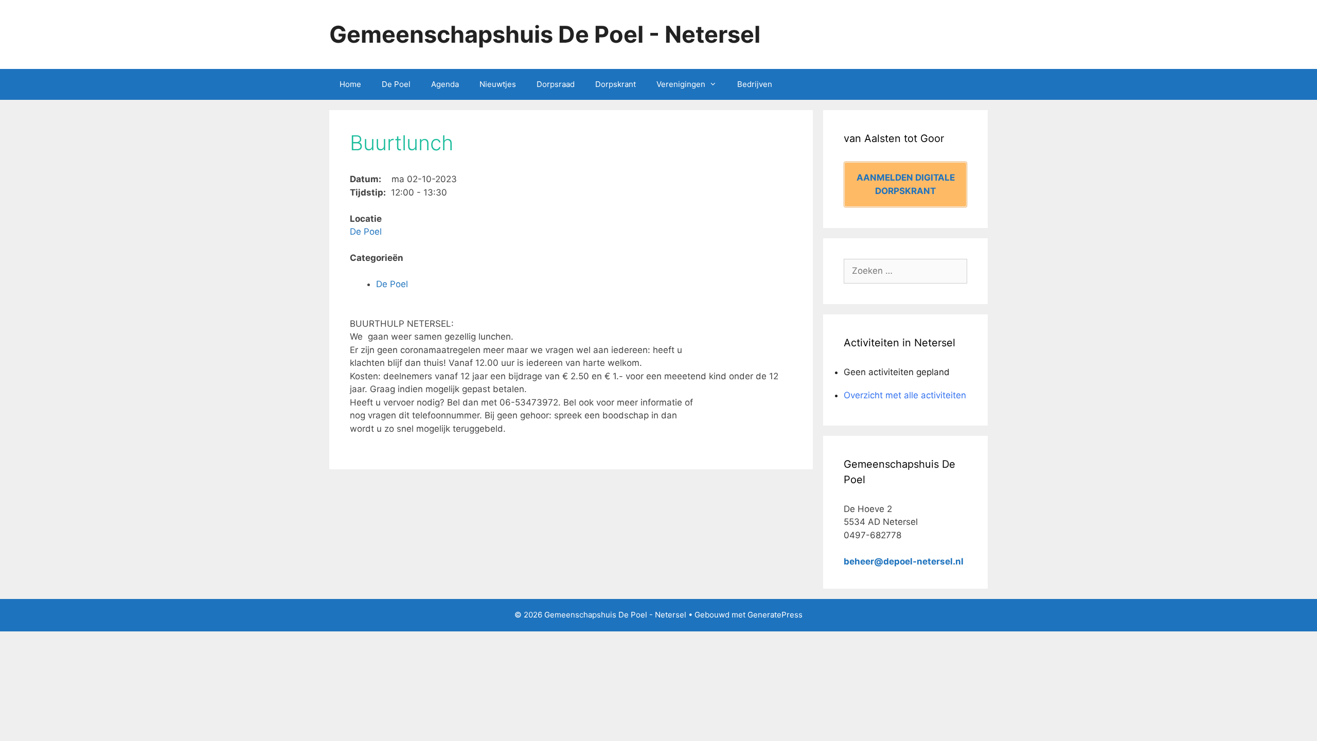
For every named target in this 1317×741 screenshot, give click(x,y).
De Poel (396, 84)
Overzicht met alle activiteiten (905, 395)
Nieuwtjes (497, 84)
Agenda (445, 84)
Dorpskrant (615, 84)
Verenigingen (680, 84)
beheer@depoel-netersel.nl (904, 561)
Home (350, 84)
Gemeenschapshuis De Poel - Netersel (544, 34)
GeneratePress (775, 615)
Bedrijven (754, 84)
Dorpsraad (556, 84)
